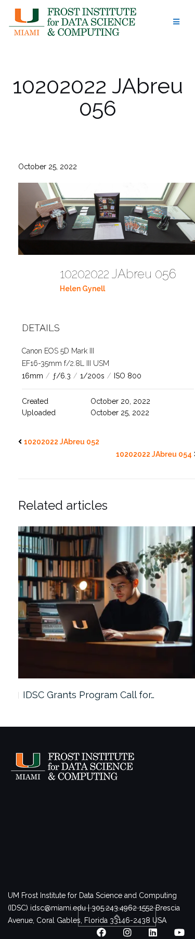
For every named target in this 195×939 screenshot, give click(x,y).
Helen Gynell (82, 288)
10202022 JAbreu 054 (154, 454)
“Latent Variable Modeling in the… (96, 694)
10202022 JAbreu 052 (61, 442)
